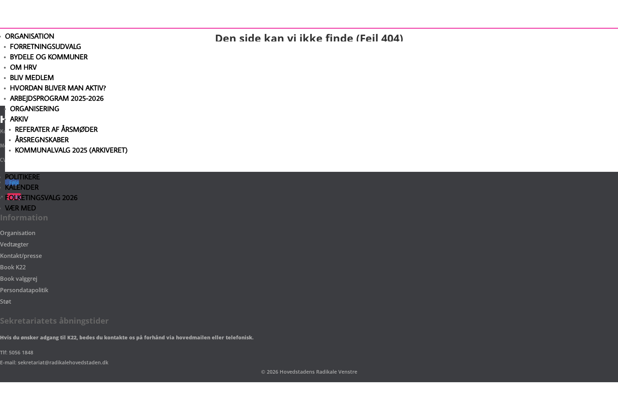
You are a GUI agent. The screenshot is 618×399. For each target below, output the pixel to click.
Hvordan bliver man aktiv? (58, 87)
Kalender (22, 186)
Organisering (34, 108)
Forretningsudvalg (45, 46)
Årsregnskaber (42, 139)
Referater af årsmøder (56, 129)
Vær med (20, 207)
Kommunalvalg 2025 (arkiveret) (71, 149)
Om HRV (23, 66)
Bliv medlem (32, 77)
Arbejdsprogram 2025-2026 (57, 98)
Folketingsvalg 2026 (41, 197)
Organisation (29, 35)
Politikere (22, 176)
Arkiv (19, 118)
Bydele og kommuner (49, 56)
